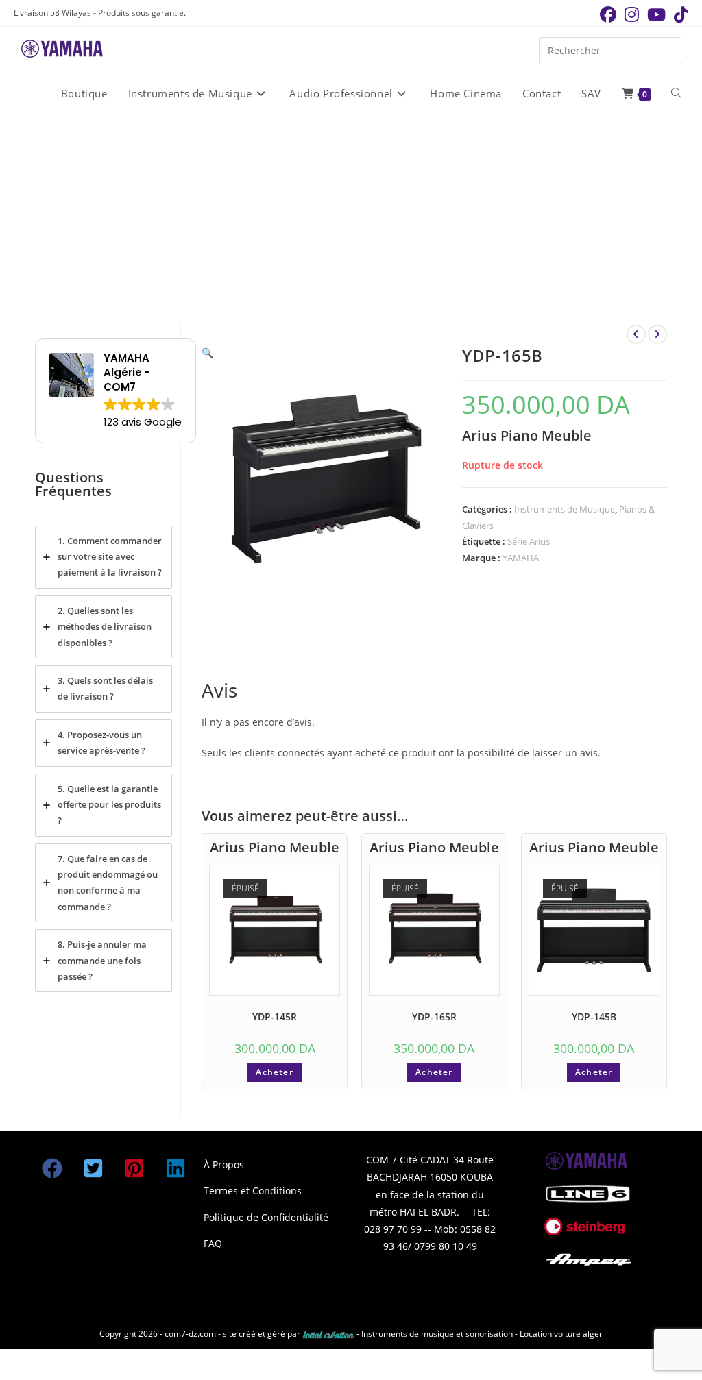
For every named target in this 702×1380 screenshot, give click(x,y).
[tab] (103, 557)
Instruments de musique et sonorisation (438, 1334)
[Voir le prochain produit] (657, 334)
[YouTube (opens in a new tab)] (656, 14)
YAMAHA (521, 558)
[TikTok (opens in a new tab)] (679, 14)
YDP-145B (594, 1016)
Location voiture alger (561, 1334)
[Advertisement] (351, 219)
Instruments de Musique (564, 509)
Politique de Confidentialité (266, 1217)
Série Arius (528, 541)
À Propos (224, 1164)
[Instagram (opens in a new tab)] (631, 14)
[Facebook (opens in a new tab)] (608, 14)
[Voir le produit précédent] (636, 334)
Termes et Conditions (253, 1190)
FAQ (213, 1243)
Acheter (274, 1072)
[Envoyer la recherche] (667, 49)
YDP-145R (274, 1016)
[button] (207, 352)
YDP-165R (434, 1016)
